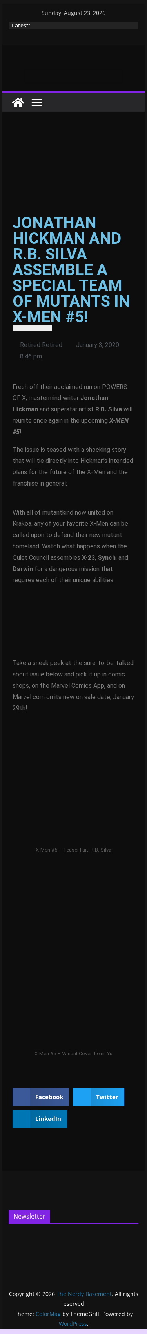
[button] (41, 1097)
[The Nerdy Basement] (18, 102)
